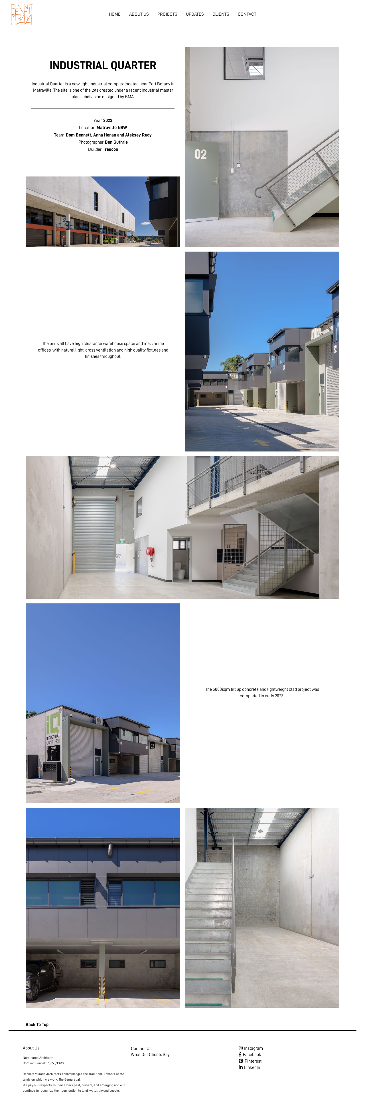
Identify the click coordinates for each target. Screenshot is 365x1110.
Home (115, 14)
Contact (247, 14)
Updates (195, 14)
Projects (167, 14)
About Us (139, 14)
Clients (220, 14)
